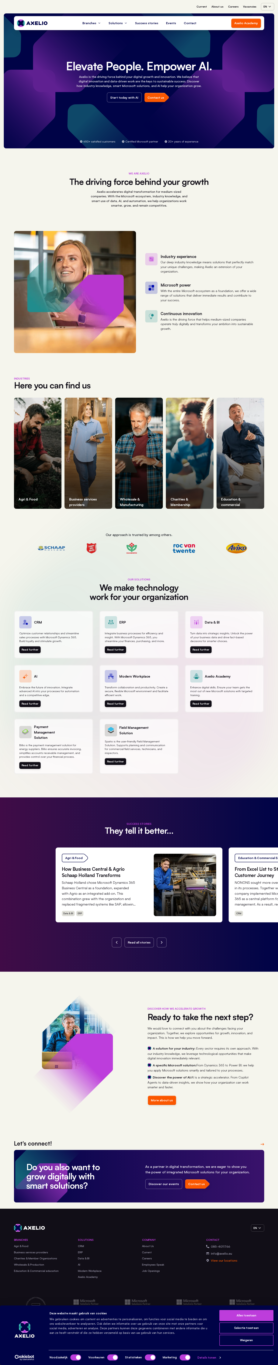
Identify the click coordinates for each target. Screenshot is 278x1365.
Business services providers (31, 1252)
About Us (148, 1246)
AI (79, 1264)
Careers (233, 6)
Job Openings (151, 1270)
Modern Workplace (90, 1270)
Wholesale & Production (29, 1264)
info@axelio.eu (221, 1253)
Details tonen (206, 1357)
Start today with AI (124, 97)
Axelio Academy (246, 23)
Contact (190, 23)
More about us (162, 1100)
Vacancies (249, 6)
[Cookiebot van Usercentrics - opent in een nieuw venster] (24, 1357)
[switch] (112, 1357)
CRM (81, 1246)
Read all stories (139, 942)
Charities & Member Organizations (35, 1258)
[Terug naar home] (32, 23)
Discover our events (164, 1184)
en (265, 6)
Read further (30, 649)
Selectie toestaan (246, 1328)
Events (171, 23)
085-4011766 (220, 1246)
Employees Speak (153, 1264)
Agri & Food (21, 1246)
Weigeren (246, 1340)
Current (201, 6)
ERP (80, 1252)
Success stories (146, 23)
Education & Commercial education (36, 1270)
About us (217, 6)
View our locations (224, 1260)
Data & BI (83, 1258)
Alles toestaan (246, 1315)
